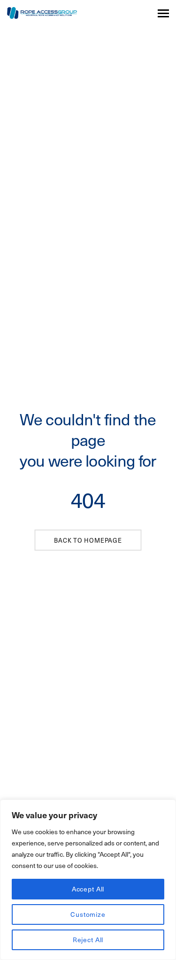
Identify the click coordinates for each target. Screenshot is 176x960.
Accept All (88, 889)
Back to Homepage (88, 540)
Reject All (88, 940)
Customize (88, 914)
